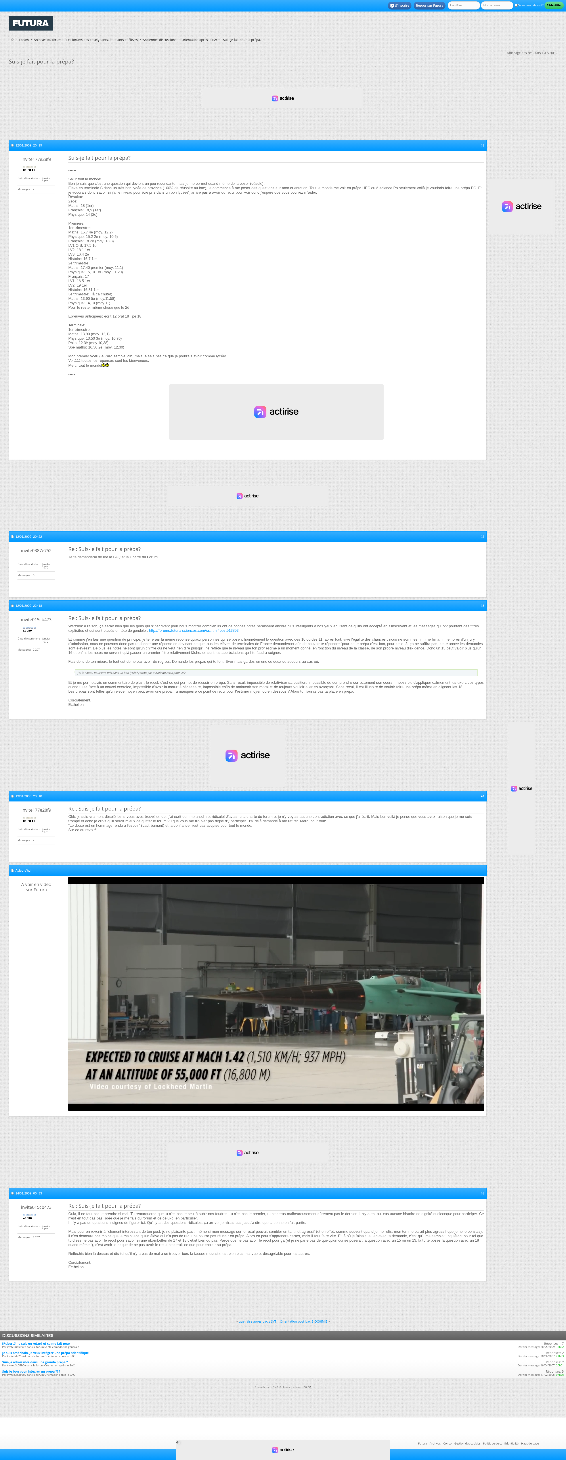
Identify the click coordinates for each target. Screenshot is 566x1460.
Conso (447, 1443)
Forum (24, 40)
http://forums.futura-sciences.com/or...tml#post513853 (194, 630)
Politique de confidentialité (500, 1443)
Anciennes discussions (159, 40)
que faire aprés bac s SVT (257, 1321)
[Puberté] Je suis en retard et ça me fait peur (36, 1343)
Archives (435, 1443)
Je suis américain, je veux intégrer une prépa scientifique (45, 1353)
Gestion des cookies (467, 1443)
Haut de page (530, 1443)
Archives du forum (47, 40)
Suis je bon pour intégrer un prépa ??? (31, 1371)
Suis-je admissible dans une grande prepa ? (35, 1362)
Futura (422, 1443)
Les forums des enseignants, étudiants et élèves (102, 40)
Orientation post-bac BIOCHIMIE (303, 1321)
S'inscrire (399, 6)
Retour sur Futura (429, 6)
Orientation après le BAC (200, 40)
